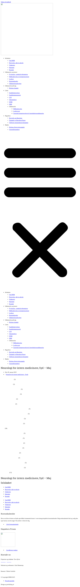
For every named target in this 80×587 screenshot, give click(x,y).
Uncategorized (5, 472)
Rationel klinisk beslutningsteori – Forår (12, 467)
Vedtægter (12, 65)
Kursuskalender (13, 81)
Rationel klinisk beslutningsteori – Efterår (13, 462)
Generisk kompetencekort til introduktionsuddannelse (28, 113)
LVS (10, 97)
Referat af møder (13, 88)
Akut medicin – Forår (7, 384)
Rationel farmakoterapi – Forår (9, 458)
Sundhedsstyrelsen (14, 93)
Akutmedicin (13, 99)
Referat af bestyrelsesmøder (17, 127)
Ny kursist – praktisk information (18, 74)
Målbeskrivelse (17, 109)
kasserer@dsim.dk (6, 573)
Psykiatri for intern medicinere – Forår (11, 448)
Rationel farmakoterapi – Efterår (10, 453)
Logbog (11, 79)
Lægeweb (17, 584)
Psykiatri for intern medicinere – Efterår (12, 443)
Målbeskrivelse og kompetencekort (19, 76)
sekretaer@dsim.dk (6, 567)
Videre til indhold (6, 2)
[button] (40, 211)
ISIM (10, 104)
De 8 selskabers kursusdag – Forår (10, 394)
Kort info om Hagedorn (15, 118)
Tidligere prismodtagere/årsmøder (18, 122)
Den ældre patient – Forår (8, 404)
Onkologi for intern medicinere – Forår (12, 438)
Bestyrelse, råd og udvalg (16, 63)
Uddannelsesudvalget (15, 83)
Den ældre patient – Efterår (8, 399)
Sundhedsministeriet (15, 95)
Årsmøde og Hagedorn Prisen (17, 120)
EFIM (10, 102)
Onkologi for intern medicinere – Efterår (12, 433)
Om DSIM (12, 60)
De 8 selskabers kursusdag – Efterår (11, 389)
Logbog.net (16, 111)
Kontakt (11, 70)
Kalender (11, 67)
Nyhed (3, 428)
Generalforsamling (14, 129)
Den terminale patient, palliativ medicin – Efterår (14, 409)
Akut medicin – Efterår (7, 379)
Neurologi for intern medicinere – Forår (17, 374)
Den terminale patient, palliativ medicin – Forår (14, 413)
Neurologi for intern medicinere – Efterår (12, 418)
